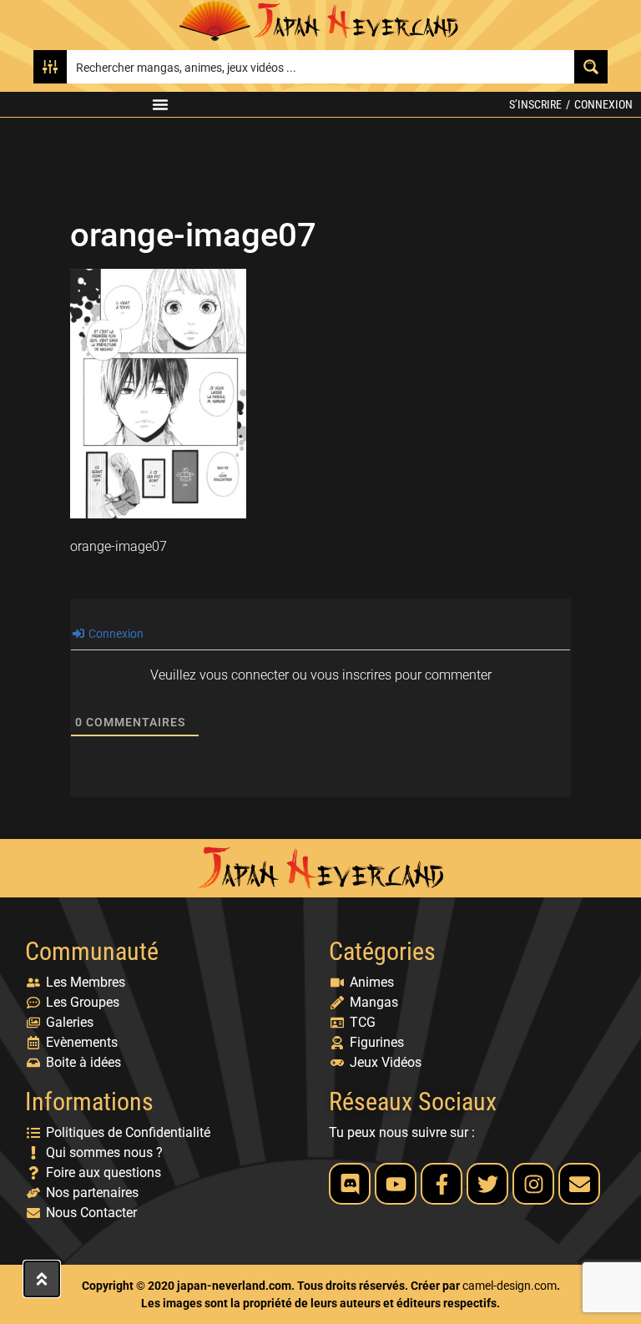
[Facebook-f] (441, 1184)
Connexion (603, 104)
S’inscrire (535, 104)
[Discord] (350, 1184)
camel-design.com (509, 1285)
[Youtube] (395, 1184)
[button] (160, 104)
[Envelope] (579, 1184)
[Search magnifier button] (591, 66)
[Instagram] (533, 1184)
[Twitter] (487, 1184)
